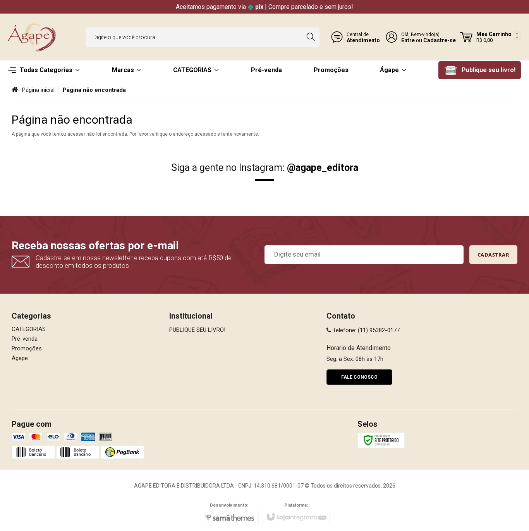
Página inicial (38, 89)
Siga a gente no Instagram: (264, 167)
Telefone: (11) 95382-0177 (365, 330)
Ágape (20, 358)
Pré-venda (25, 338)
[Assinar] (493, 254)
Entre (408, 40)
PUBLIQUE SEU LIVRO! (197, 329)
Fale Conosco (359, 377)
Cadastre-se (439, 40)
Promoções (27, 348)
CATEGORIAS (29, 329)
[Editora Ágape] (33, 37)
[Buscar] (310, 37)
